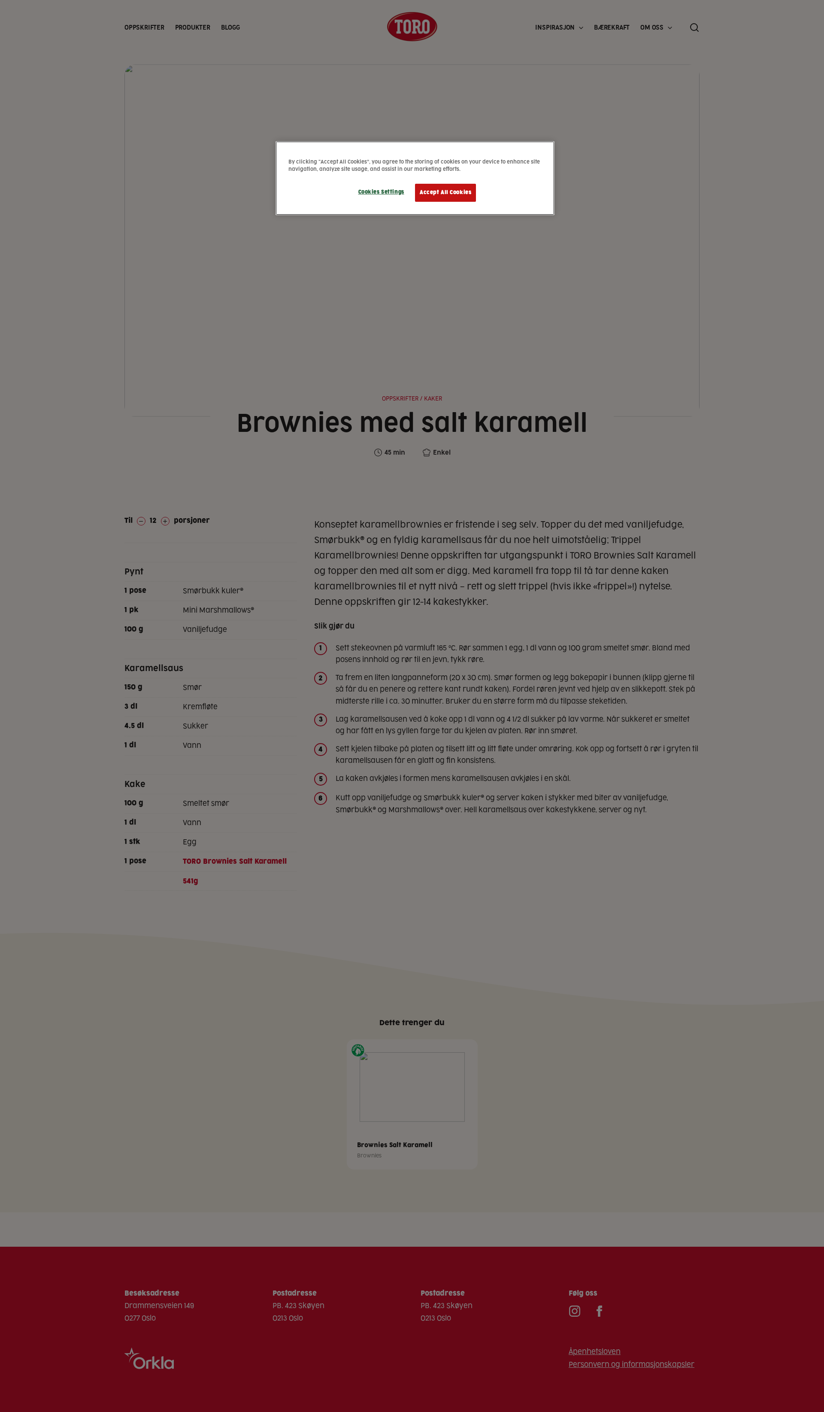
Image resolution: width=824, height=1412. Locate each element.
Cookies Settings (381, 192)
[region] (415, 178)
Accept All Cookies (445, 192)
